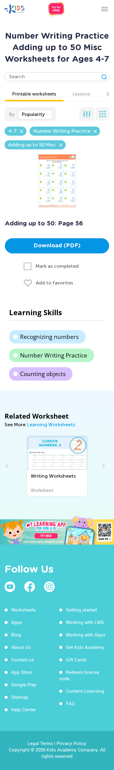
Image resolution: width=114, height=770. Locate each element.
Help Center (23, 709)
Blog (16, 635)
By (12, 114)
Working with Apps (85, 635)
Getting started (81, 610)
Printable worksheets (34, 94)
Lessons (81, 94)
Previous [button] (8, 466)
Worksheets (23, 610)
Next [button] (103, 466)
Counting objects (43, 374)
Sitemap (19, 697)
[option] (57, 466)
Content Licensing (85, 691)
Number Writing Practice (53, 355)
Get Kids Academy (85, 647)
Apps (16, 622)
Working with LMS (85, 622)
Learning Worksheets (51, 424)
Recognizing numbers (49, 337)
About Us (21, 647)
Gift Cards (76, 660)
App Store (21, 672)
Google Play (23, 684)
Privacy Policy (71, 743)
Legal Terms (40, 743)
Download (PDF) (57, 246)
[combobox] (35, 114)
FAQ (70, 703)
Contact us (22, 660)
